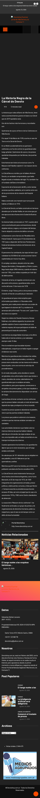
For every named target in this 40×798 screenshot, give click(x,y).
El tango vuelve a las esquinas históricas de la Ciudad (20, 6)
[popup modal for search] (34, 29)
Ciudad (6, 556)
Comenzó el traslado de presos (27, 715)
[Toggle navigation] (5, 29)
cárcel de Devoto (24, 712)
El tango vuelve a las (27, 687)
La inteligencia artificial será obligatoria (24, 701)
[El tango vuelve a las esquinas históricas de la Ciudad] (9, 687)
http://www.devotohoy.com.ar (22, 526)
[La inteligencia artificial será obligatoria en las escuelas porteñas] (9, 701)
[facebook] (28, 29)
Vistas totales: (11, 746)
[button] (35, 4)
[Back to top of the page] (36, 794)
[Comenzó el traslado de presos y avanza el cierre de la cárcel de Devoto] (9, 715)
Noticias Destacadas (20, 556)
